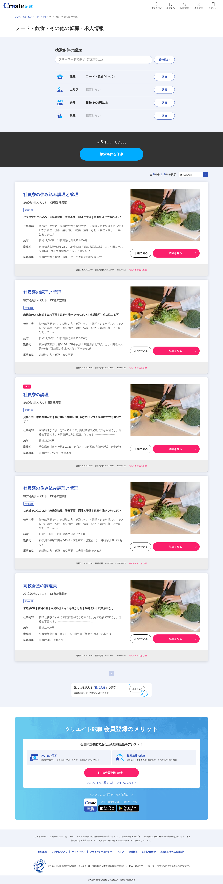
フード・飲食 (42, 17)
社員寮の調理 (36, 394)
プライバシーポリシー (101, 851)
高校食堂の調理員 (40, 585)
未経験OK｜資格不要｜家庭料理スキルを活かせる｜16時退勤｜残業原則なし (68, 608)
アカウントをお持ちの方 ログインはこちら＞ (111, 782)
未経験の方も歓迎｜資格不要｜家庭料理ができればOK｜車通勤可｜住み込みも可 (71, 314)
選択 (164, 76)
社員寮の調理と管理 (42, 292)
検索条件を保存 (111, 154)
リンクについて (59, 851)
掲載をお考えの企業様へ (172, 851)
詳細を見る (175, 253)
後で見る (142, 253)
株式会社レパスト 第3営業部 (42, 402)
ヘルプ (120, 851)
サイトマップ (78, 851)
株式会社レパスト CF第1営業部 (45, 202)
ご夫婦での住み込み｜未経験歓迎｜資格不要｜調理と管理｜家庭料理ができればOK (72, 216)
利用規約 (42, 851)
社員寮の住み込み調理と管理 (50, 194)
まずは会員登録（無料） (111, 772)
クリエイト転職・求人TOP (24, 17)
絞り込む (164, 59)
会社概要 (133, 851)
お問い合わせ (149, 851)
